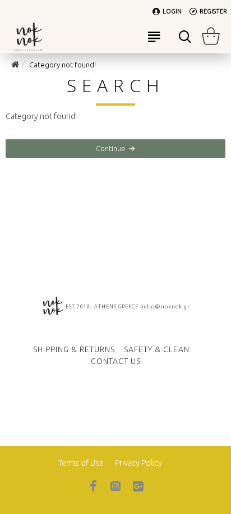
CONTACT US (116, 361)
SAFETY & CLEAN (157, 349)
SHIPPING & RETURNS (74, 349)
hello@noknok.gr (165, 307)
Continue (111, 148)
